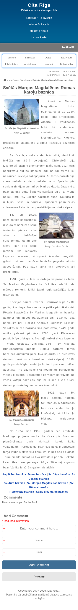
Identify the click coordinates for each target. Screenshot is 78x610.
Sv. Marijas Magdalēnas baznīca (47, 483)
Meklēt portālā (39, 30)
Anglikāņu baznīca (14, 474)
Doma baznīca (37, 474)
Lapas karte (39, 37)
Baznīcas (30, 57)
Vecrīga (13, 80)
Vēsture (12, 57)
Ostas (48, 57)
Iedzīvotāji (66, 57)
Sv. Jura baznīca (14, 483)
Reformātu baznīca (22, 491)
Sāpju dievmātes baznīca (52, 491)
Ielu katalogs (11, 64)
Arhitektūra (30, 64)
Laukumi (48, 64)
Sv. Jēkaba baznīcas (36, 196)
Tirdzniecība (66, 64)
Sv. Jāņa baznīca (59, 474)
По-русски (45, 17)
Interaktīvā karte (39, 24)
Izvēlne (67, 47)
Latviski (31, 17)
